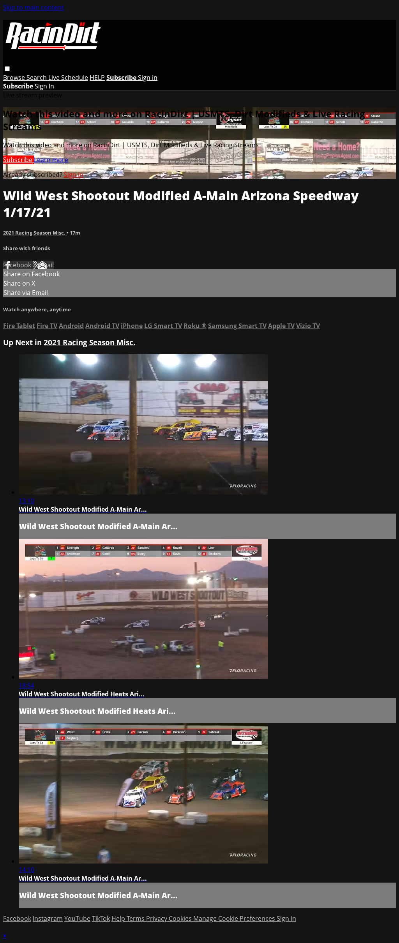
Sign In (44, 86)
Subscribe (18, 159)
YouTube (77, 918)
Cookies (181, 918)
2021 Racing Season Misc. (35, 232)
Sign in (147, 77)
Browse (14, 77)
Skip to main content (33, 7)
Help (119, 918)
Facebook (18, 265)
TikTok (101, 918)
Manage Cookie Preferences (235, 918)
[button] (7, 68)
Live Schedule (68, 77)
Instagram (48, 918)
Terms (136, 918)
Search (37, 77)
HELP (97, 77)
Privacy (157, 918)
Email (46, 265)
